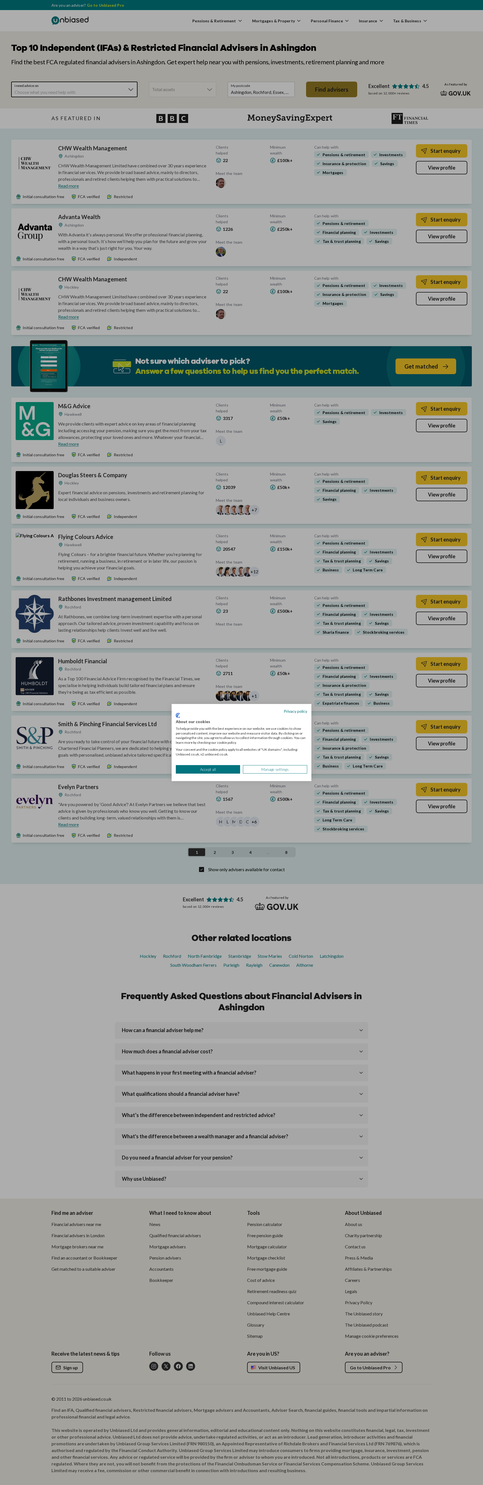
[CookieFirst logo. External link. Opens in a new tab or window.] (178, 715)
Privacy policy (295, 711)
